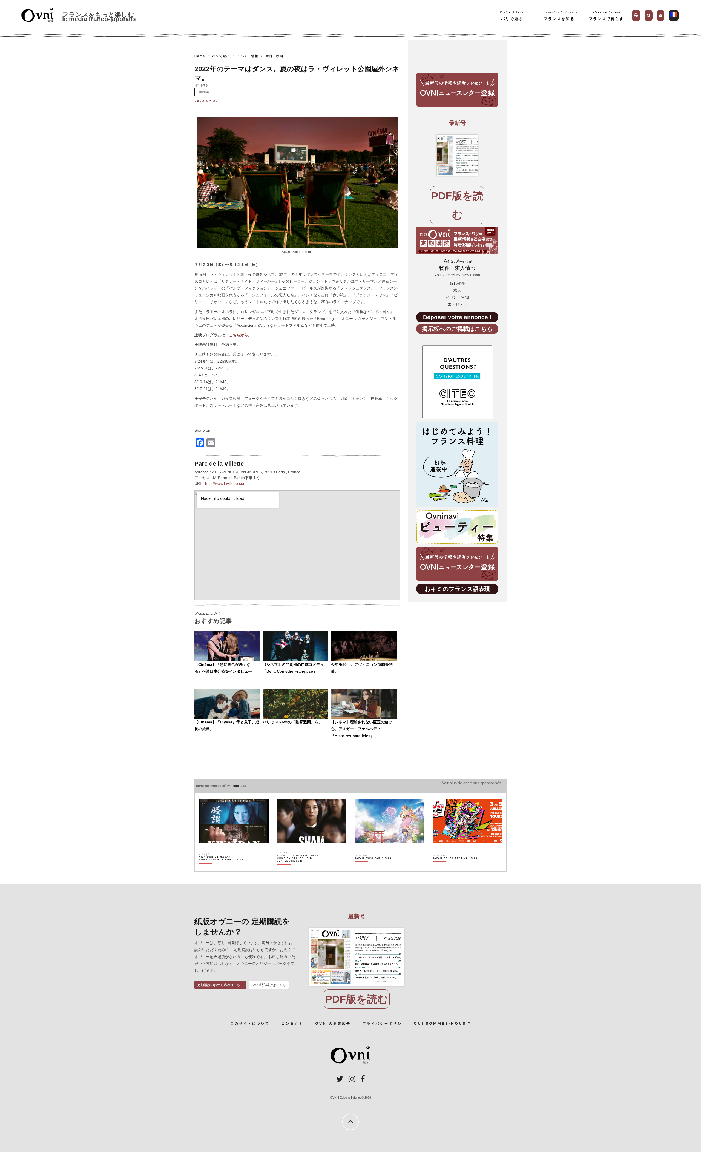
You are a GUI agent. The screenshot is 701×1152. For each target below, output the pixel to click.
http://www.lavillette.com (225, 483)
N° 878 (201, 85)
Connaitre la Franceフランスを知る (559, 15)
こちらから (238, 335)
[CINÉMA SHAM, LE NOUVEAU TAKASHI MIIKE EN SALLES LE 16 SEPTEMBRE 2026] (300, 868)
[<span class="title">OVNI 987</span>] (457, 155)
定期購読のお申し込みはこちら (220, 985)
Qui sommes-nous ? (442, 1023)
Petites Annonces (457, 267)
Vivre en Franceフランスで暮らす (606, 15)
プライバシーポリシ (382, 1023)
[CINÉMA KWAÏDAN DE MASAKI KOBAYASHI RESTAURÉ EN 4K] (222, 868)
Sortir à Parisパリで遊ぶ (512, 15)
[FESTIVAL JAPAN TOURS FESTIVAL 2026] (455, 868)
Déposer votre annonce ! (457, 317)
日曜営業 (203, 91)
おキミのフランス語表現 (457, 589)
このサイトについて (250, 1023)
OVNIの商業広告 (333, 1023)
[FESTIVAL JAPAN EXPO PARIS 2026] (373, 868)
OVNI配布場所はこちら (269, 985)
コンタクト (292, 1023)
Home (199, 56)
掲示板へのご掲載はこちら (457, 329)
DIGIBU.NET (241, 786)
